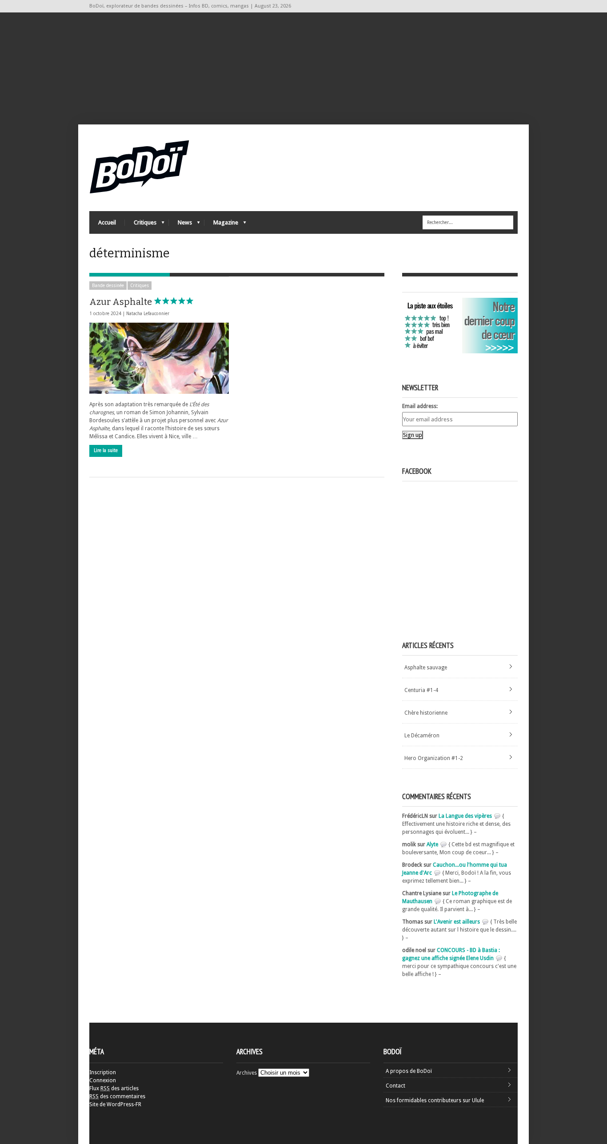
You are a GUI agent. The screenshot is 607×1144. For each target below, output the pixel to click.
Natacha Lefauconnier (147, 313)
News (180, 224)
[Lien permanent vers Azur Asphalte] (159, 358)
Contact (395, 1086)
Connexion (102, 1080)
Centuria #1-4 (421, 690)
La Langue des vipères (465, 816)
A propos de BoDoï (409, 1071)
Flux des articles (114, 1088)
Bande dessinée (108, 285)
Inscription (102, 1072)
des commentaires (117, 1096)
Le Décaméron (421, 735)
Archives (246, 1073)
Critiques (140, 224)
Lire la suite (106, 450)
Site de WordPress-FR (115, 1104)
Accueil (107, 222)
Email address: (420, 406)
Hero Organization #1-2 (433, 758)
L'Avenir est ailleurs (457, 922)
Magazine (221, 224)
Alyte (432, 844)
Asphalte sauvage (425, 667)
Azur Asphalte (121, 301)
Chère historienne (425, 713)
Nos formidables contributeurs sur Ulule (435, 1100)
